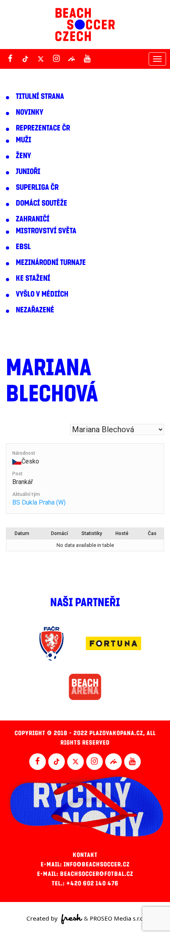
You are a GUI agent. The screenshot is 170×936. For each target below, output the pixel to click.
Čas (152, 533)
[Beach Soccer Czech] (85, 24)
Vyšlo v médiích (42, 294)
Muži (23, 140)
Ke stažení (33, 278)
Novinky (29, 112)
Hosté (121, 533)
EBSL (23, 247)
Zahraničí (32, 219)
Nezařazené (35, 310)
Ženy (23, 156)
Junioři (28, 172)
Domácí (59, 533)
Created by (42, 918)
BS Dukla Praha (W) (39, 502)
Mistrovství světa (46, 231)
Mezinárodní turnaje (51, 263)
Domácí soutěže (41, 203)
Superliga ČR (37, 187)
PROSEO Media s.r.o (117, 918)
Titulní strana (40, 96)
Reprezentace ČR (43, 128)
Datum (22, 533)
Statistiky (91, 533)
